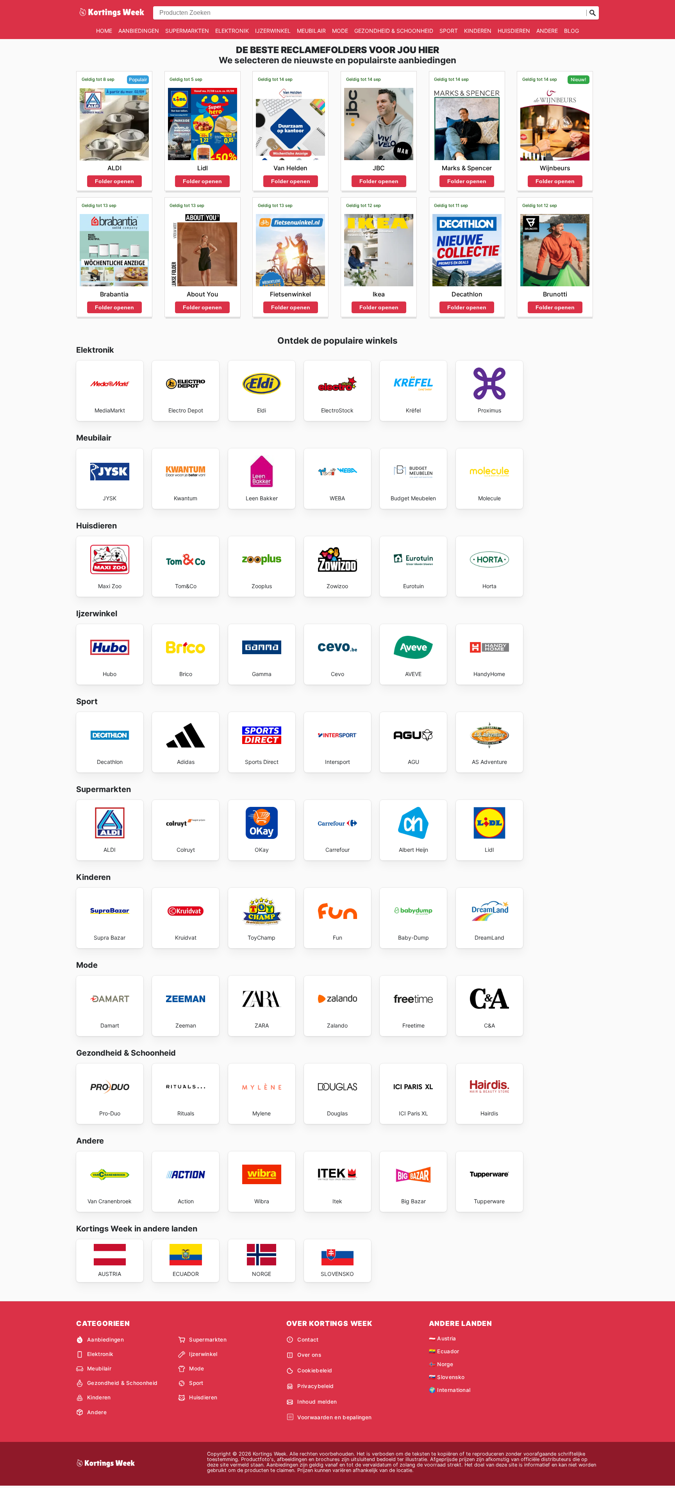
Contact (307, 1339)
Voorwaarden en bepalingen (334, 1417)
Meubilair (311, 30)
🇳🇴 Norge (441, 1364)
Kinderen (477, 30)
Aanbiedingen (138, 30)
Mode (340, 30)
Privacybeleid (315, 1386)
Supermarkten (187, 30)
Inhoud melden (317, 1402)
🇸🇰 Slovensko (447, 1377)
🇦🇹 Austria (442, 1338)
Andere (547, 30)
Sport (448, 30)
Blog (571, 30)
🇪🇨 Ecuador (444, 1351)
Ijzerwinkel (273, 30)
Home (104, 30)
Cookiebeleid (314, 1370)
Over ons (309, 1355)
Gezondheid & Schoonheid (393, 30)
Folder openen (114, 181)
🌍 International (450, 1390)
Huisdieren (514, 30)
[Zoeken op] (592, 13)
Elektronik (232, 30)
